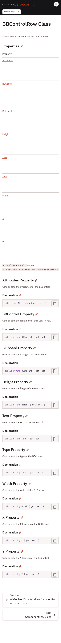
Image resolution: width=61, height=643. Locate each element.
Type (4, 177)
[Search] (34, 5)
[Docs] (24, 5)
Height (5, 134)
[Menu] (56, 4)
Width (5, 196)
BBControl (7, 84)
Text (4, 158)
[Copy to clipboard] (54, 303)
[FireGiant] (10, 5)
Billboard (7, 111)
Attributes (7, 61)
